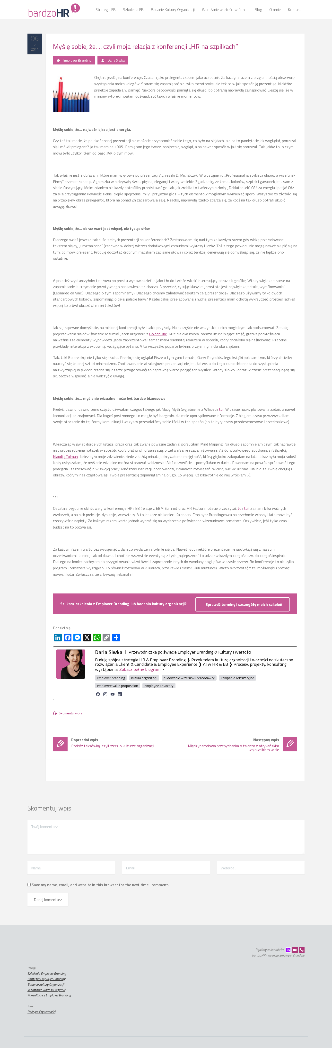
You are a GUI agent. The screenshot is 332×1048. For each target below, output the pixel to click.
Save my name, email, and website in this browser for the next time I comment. (100, 885)
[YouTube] (112, 694)
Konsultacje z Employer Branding (49, 995)
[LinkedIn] (120, 694)
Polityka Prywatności (41, 1011)
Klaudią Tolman (65, 456)
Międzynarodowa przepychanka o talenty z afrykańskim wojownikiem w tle (233, 745)
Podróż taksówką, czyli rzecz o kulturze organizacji (112, 743)
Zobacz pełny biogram (139, 669)
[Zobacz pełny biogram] (163, 669)
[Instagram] (105, 694)
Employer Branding (77, 60)
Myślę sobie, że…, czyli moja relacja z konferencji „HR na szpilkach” (145, 46)
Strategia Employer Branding (46, 978)
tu (221, 409)
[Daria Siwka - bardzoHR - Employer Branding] (53, 9)
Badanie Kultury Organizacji (45, 984)
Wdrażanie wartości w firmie (46, 989)
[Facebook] (98, 694)
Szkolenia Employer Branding (46, 973)
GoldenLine (158, 334)
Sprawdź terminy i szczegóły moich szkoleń (244, 604)
